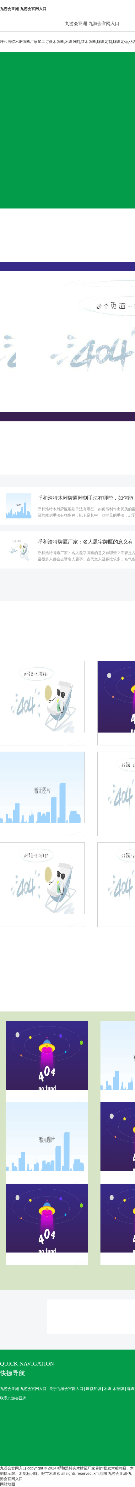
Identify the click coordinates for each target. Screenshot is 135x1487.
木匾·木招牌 (114, 1389)
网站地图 (7, 1484)
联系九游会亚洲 (13, 1398)
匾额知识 (93, 1389)
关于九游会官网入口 (66, 1389)
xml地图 (100, 1473)
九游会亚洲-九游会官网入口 (92, 23)
